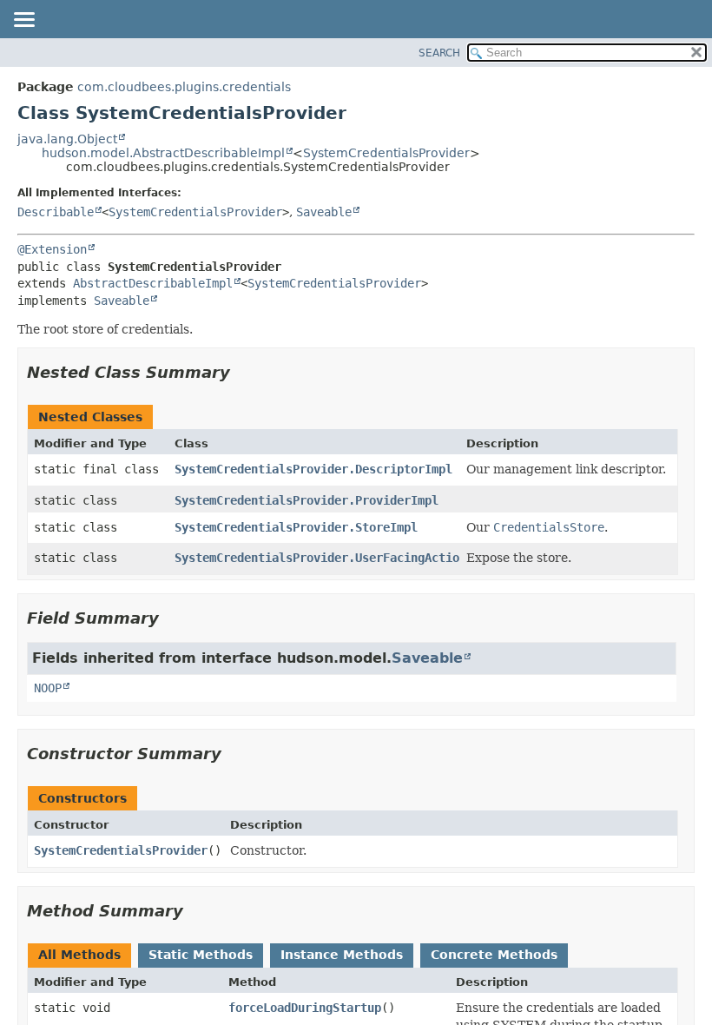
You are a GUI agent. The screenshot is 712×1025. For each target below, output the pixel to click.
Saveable (324, 212)
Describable (55, 212)
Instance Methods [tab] (341, 955)
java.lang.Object (67, 139)
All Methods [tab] (79, 955)
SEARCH (439, 53)
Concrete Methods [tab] (494, 955)
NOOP (48, 688)
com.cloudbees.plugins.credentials (184, 87)
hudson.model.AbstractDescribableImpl (163, 153)
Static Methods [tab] (200, 955)
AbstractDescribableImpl (153, 283)
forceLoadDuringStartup (304, 1008)
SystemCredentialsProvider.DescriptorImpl (313, 469)
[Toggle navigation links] (23, 21)
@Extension (52, 249)
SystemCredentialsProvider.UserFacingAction (320, 558)
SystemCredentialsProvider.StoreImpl (296, 527)
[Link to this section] (242, 372)
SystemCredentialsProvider (386, 153)
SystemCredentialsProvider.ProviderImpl (306, 500)
